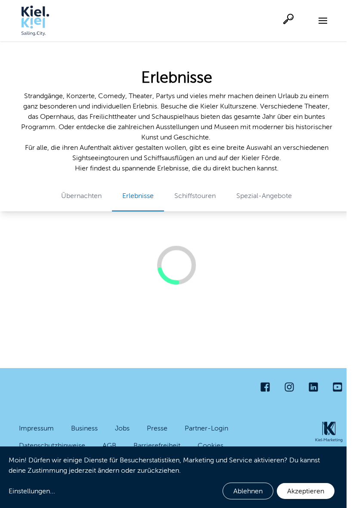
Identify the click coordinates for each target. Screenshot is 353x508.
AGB (109, 445)
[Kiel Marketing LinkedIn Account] (313, 387)
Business (84, 428)
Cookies (210, 445)
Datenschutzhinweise (52, 445)
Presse (157, 428)
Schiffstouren (195, 195)
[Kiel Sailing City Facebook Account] (265, 387)
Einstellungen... (32, 491)
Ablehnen (248, 491)
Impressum (36, 428)
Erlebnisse (138, 195)
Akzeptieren (305, 491)
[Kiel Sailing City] (35, 21)
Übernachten (81, 195)
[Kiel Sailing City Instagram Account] (289, 387)
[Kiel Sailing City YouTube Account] (337, 387)
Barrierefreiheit (156, 445)
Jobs (122, 428)
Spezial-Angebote (264, 195)
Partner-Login (206, 428)
